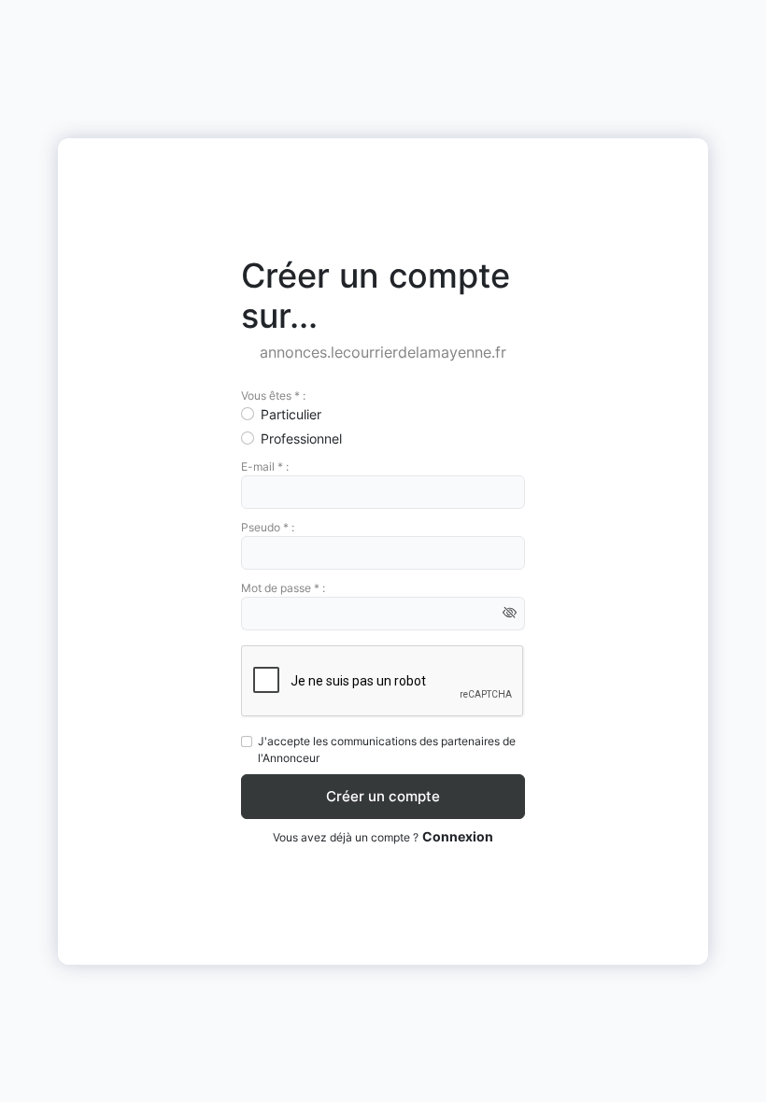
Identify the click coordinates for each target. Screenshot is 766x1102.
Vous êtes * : (273, 396)
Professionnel (301, 438)
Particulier (291, 414)
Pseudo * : (267, 527)
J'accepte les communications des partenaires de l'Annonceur (387, 749)
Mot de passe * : (283, 588)
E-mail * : (265, 466)
